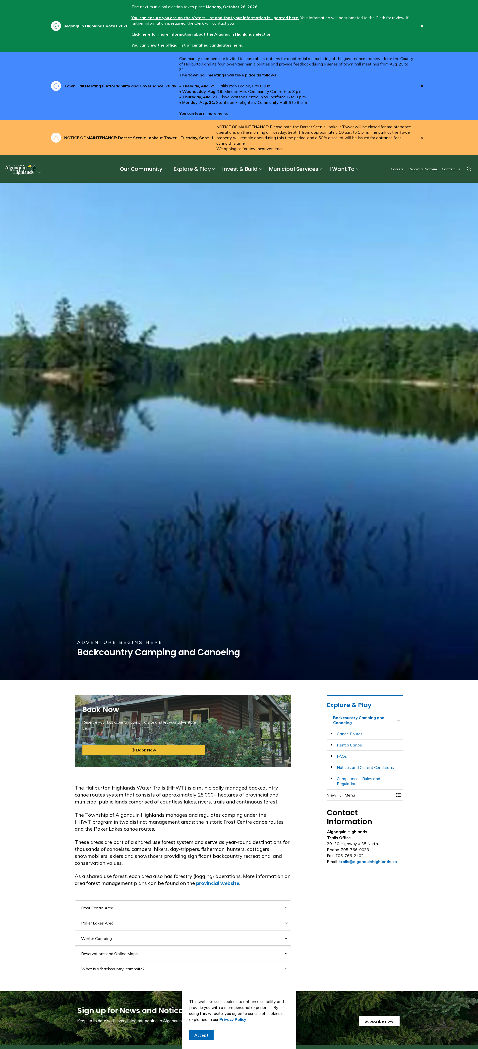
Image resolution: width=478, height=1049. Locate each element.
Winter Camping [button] (96, 938)
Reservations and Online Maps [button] (109, 953)
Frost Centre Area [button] (97, 907)
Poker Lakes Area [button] (97, 923)
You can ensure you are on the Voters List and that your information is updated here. (215, 17)
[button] (360, 795)
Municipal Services (293, 169)
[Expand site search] (469, 169)
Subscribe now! (379, 1021)
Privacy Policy (232, 1019)
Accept (201, 1035)
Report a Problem (423, 169)
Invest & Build (240, 169)
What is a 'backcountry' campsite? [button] (113, 968)
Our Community (141, 169)
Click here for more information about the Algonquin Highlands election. (202, 34)
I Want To (342, 169)
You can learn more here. (204, 113)
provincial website (217, 883)
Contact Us (451, 169)
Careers (397, 169)
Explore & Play (192, 169)
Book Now (146, 749)
